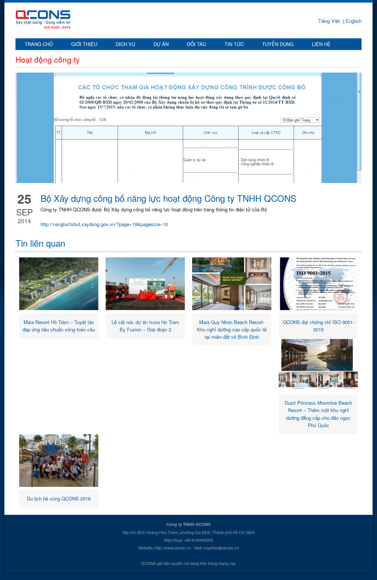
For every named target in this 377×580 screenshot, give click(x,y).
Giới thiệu (84, 44)
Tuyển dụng (277, 44)
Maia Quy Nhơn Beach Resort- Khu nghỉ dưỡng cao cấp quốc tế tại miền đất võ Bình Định (232, 329)
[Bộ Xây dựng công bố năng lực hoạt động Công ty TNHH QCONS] (188, 128)
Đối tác (196, 44)
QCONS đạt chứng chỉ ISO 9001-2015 (318, 326)
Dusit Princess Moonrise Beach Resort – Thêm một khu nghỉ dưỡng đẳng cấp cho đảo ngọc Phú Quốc (318, 413)
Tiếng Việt (329, 20)
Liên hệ (321, 44)
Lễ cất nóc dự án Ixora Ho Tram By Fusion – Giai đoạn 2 (145, 326)
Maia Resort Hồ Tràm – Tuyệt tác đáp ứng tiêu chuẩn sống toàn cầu (58, 326)
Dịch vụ (125, 44)
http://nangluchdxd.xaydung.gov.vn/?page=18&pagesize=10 (104, 224)
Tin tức (234, 44)
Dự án (161, 44)
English (353, 20)
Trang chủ (39, 44)
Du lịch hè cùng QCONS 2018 (59, 498)
